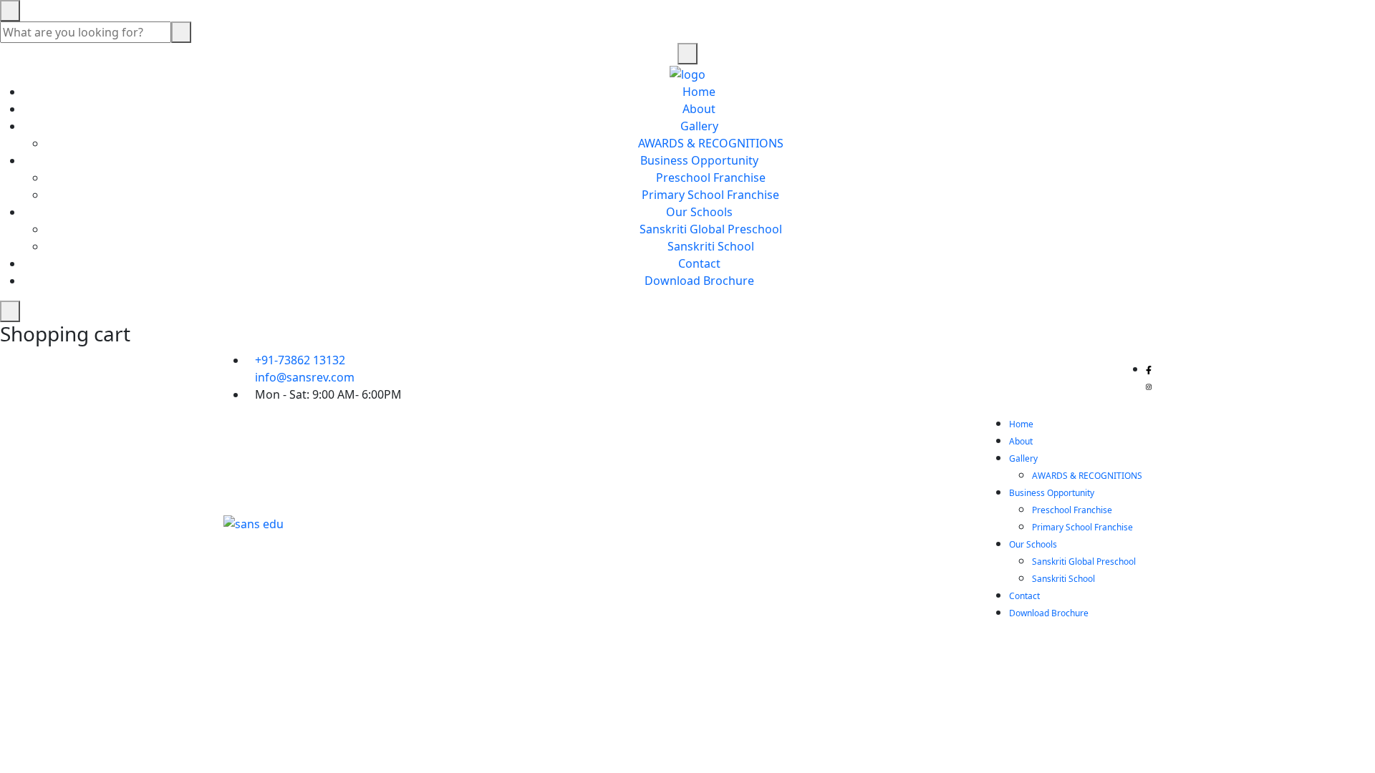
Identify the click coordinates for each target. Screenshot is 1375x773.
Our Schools (699, 212)
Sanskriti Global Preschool (711, 229)
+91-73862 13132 (300, 360)
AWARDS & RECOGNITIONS (710, 143)
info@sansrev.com (304, 377)
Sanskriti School (710, 246)
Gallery (699, 126)
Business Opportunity (699, 160)
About (698, 109)
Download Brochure (699, 280)
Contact (699, 263)
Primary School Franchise (710, 195)
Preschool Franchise (711, 177)
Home (698, 91)
